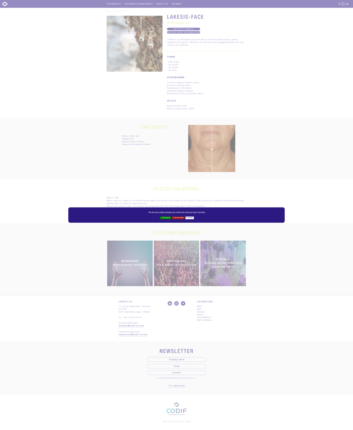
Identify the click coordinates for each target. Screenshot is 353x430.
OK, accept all (166, 218)
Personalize (189, 218)
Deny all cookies (179, 218)
